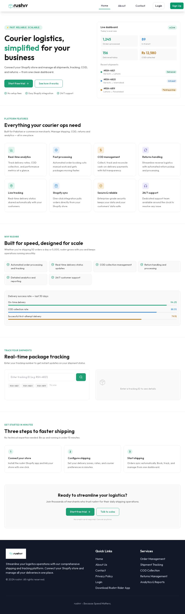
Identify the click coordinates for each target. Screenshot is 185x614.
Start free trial (16, 83)
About (121, 5)
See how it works (49, 83)
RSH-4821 (14, 385)
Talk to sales (107, 511)
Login (158, 5)
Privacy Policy (104, 576)
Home (104, 5)
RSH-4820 (28, 385)
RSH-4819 (41, 385)
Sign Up (176, 5)
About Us (101, 564)
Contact (140, 5)
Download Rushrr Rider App (112, 588)
